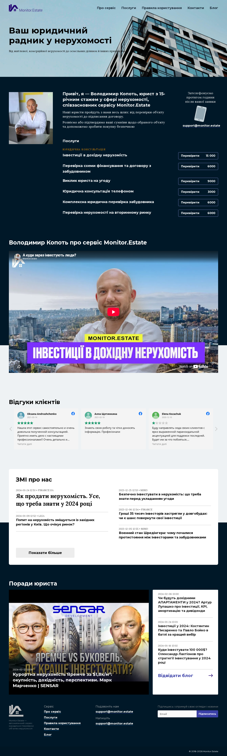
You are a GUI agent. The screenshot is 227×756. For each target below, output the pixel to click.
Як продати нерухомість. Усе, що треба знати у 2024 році (58, 499)
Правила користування (162, 8)
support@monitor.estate (201, 125)
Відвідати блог (175, 675)
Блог (214, 8)
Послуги (128, 8)
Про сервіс (106, 8)
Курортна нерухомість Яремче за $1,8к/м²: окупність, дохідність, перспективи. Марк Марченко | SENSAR (62, 680)
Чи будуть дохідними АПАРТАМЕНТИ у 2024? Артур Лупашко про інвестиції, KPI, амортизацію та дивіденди (185, 604)
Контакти (195, 8)
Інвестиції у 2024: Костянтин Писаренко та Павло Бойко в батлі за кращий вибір (183, 630)
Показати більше (45, 553)
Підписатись (207, 713)
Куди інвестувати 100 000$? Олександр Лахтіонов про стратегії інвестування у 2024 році (184, 656)
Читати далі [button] (14, 444)
